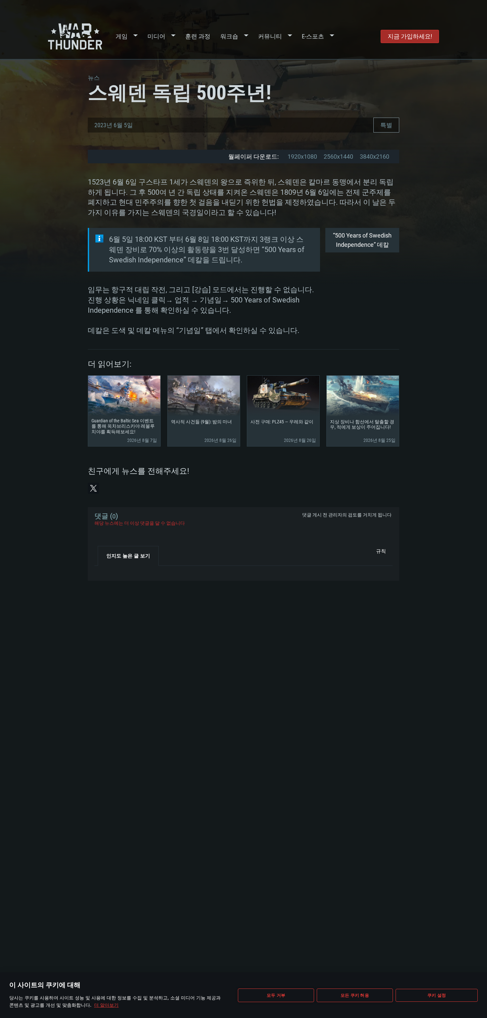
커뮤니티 (270, 36)
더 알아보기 (106, 1005)
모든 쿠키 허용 (355, 995)
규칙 (381, 551)
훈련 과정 (197, 36)
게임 (122, 36)
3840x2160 (374, 156)
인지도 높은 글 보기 (128, 556)
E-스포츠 (313, 36)
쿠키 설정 (436, 995)
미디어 (156, 36)
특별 (386, 125)
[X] (93, 488)
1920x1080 (302, 156)
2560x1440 (338, 156)
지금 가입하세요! (410, 36)
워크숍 (229, 36)
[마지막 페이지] (105, 571)
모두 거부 (276, 995)
